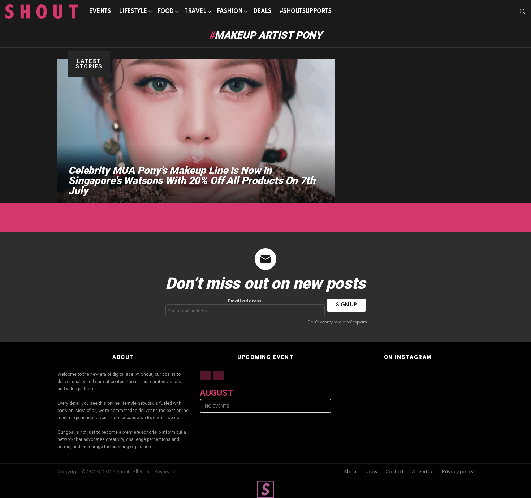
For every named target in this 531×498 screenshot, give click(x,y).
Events (100, 11)
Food (165, 11)
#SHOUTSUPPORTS (306, 11)
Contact (394, 471)
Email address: (245, 301)
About (351, 471)
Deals (262, 11)
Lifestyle (133, 11)
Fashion (230, 11)
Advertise (422, 471)
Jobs (371, 471)
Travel (195, 11)
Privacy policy (458, 471)
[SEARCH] (523, 11)
